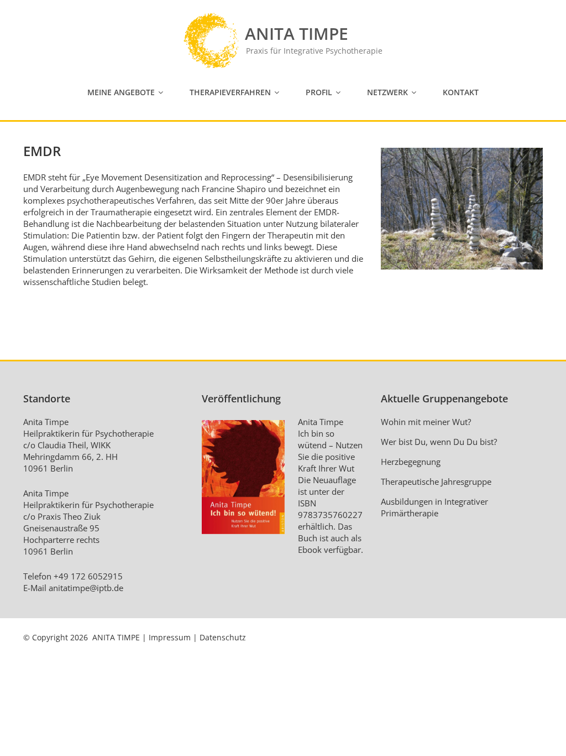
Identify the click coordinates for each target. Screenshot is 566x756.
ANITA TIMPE (116, 637)
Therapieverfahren (230, 92)
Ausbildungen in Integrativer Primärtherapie (434, 507)
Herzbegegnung (411, 461)
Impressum (170, 637)
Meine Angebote (121, 92)
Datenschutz (223, 637)
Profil (319, 92)
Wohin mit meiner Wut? (426, 421)
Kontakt (461, 92)
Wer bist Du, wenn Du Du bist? (439, 441)
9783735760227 (330, 514)
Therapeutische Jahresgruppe (436, 481)
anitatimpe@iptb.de (86, 587)
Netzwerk (387, 92)
